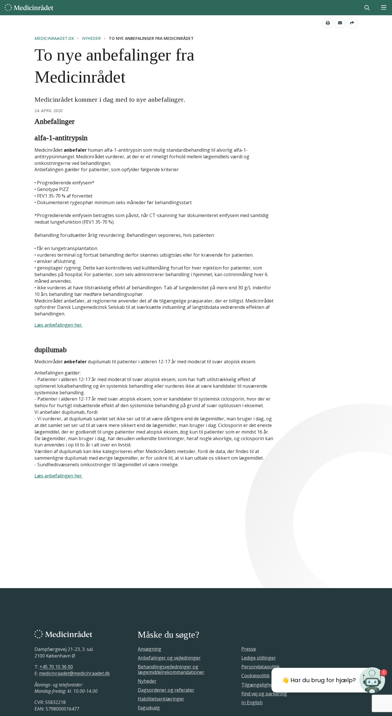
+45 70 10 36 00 (56, 667)
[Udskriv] (327, 23)
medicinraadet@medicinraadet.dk (74, 673)
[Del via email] (340, 23)
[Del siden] (352, 23)
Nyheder (91, 38)
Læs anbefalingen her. (58, 325)
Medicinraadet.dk (54, 38)
